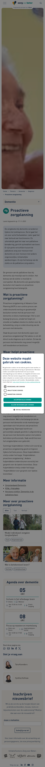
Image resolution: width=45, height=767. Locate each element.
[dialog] (22, 383)
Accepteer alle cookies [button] (22, 400)
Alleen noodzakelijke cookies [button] (22, 405)
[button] (22, 409)
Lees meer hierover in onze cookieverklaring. (26, 382)
